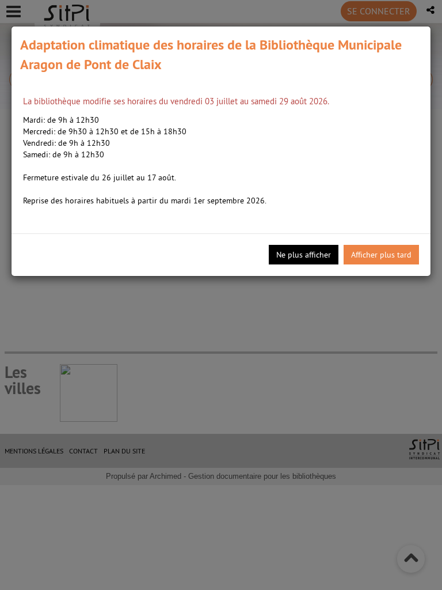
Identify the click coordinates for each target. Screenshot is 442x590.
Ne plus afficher (303, 254)
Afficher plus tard (381, 254)
